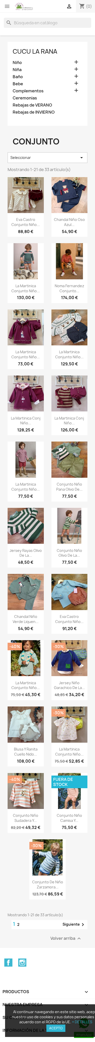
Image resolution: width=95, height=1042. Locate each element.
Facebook (8, 962)
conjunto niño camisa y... (69, 818)
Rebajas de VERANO (32, 105)
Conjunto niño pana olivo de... (69, 487)
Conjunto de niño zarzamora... (47, 884)
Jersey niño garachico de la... (69, 685)
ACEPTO (56, 1028)
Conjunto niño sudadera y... (25, 818)
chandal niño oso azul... (69, 222)
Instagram (22, 962)
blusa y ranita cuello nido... (25, 752)
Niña (17, 69)
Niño (17, 62)
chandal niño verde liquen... (26, 619)
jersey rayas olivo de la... (26, 553)
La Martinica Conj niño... (26, 421)
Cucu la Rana (35, 51)
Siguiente (74, 925)
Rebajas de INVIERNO (34, 112)
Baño (18, 76)
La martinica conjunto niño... (25, 288)
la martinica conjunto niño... (25, 354)
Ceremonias (25, 98)
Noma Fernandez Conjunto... (69, 288)
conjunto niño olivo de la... (69, 553)
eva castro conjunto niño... (25, 222)
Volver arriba (66, 938)
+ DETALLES (82, 1021)
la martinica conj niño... (69, 421)
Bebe (18, 84)
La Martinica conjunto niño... (25, 685)
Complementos (28, 91)
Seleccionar (47, 158)
